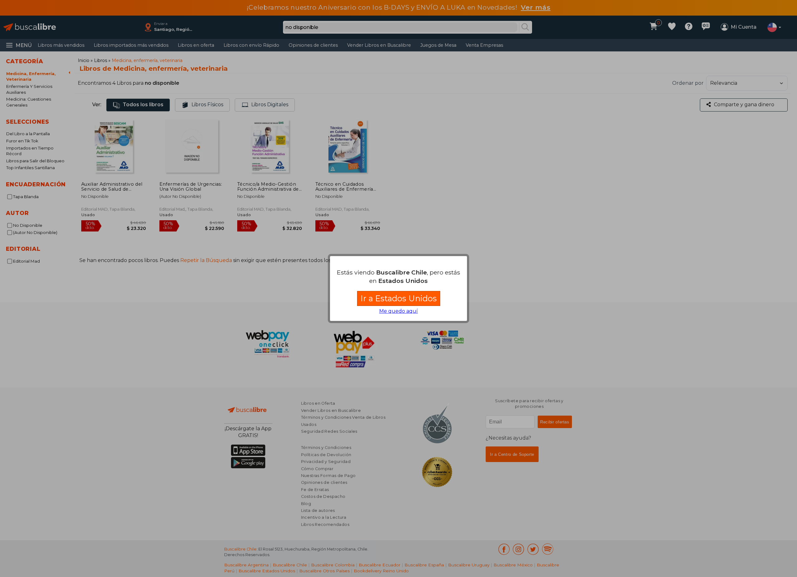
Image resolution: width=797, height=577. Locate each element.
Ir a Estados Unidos (399, 298)
